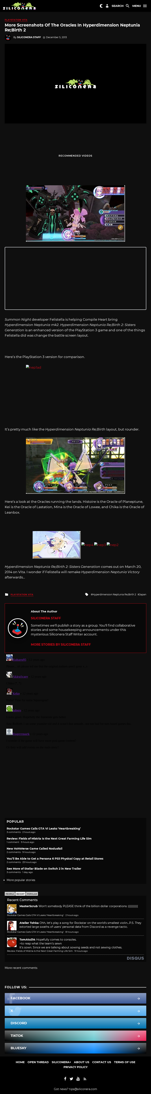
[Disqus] (75, 702)
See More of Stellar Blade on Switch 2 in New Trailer (44, 868)
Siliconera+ (61, 1062)
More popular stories (21, 880)
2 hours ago (71, 915)
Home (20, 1062)
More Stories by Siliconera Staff (61, 644)
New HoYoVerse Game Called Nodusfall (34, 848)
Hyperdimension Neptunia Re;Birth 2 (114, 594)
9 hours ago (81, 951)
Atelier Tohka (29, 923)
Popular (32, 894)
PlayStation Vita (16, 20)
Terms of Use (124, 1062)
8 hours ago (72, 932)
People (10, 894)
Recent (20, 894)
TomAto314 (27, 939)
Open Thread (38, 1062)
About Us (81, 1062)
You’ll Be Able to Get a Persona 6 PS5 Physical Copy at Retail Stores (55, 858)
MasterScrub (28, 906)
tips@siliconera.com (83, 1089)
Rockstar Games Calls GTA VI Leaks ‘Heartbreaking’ (44, 828)
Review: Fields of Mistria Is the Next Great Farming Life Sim (49, 838)
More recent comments (21, 968)
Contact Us (101, 1062)
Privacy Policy (75, 1067)
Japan (142, 594)
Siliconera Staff (29, 37)
